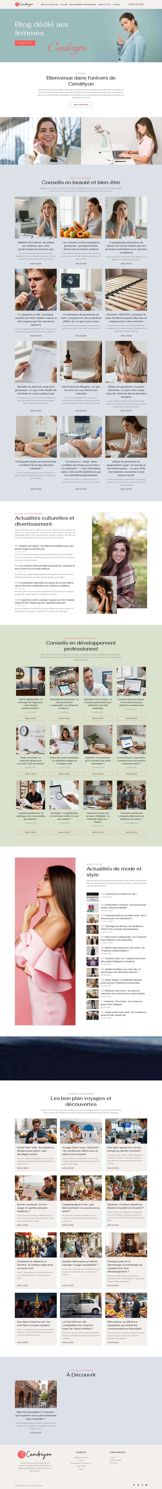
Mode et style (104, 4)
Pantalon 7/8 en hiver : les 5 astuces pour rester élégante (121, 1003)
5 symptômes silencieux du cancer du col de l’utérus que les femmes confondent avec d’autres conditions (44, 584)
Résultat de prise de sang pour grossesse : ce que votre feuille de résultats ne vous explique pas (36, 390)
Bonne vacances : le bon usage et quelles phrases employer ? (32, 1208)
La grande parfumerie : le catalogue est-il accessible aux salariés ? (30, 816)
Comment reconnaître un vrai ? (121, 894)
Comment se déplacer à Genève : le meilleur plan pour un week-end (35, 1265)
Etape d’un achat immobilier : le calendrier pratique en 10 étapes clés (64, 760)
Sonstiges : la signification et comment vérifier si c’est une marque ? (64, 816)
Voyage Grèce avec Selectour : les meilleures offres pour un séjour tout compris (80, 1151)
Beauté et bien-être (49, 4)
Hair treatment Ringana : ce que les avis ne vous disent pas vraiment (81, 390)
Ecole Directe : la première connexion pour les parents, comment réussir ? (131, 760)
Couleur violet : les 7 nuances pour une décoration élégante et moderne (123, 960)
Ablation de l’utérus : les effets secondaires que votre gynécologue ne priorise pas (36, 246)
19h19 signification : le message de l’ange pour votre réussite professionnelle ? (30, 704)
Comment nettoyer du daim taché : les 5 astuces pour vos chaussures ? (123, 917)
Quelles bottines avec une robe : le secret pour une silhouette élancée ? (121, 971)
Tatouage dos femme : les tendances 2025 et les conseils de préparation (122, 928)
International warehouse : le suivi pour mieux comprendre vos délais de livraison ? (64, 704)
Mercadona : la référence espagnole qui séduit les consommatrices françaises (124, 1325)
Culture (63, 4)
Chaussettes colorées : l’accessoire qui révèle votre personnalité (123, 906)
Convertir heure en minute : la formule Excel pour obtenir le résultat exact (131, 702)
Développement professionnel (83, 4)
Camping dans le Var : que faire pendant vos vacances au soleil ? (81, 1208)
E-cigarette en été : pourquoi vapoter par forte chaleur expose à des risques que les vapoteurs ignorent (45, 601)
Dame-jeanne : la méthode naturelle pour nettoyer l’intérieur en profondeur (121, 981)
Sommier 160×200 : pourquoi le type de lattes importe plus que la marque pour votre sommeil (126, 318)
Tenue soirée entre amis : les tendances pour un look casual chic (123, 1014)
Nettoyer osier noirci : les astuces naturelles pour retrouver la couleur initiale (123, 992)
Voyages (116, 4)
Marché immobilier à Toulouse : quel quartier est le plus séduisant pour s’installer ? (36, 1415)
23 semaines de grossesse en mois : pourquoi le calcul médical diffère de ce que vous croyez (81, 318)
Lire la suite (35, 263)
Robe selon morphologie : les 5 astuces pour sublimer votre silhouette (123, 938)
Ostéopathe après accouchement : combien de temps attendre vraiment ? (35, 465)
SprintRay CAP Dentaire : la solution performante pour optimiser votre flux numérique (98, 704)
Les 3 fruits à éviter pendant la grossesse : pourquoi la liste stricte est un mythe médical (81, 246)
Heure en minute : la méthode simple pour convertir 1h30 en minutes (30, 760)
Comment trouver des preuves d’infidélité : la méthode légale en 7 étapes (97, 817)
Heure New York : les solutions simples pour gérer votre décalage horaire (35, 1151)
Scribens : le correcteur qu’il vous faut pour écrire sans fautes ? (98, 760)
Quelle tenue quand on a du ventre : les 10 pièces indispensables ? (123, 949)
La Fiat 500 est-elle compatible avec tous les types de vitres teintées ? (77, 1325)
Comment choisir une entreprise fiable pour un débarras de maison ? (131, 816)
